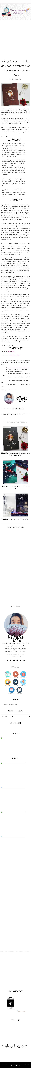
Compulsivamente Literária (13, 1064)
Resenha (12, 414)
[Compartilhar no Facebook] (13, 408)
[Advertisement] (15, 38)
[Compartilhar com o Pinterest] (19, 408)
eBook (13, 351)
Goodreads (12, 355)
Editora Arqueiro (21, 413)
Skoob (18, 355)
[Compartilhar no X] (16, 408)
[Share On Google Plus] (22, 408)
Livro (8, 351)
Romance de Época (19, 414)
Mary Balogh (5, 414)
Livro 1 (9, 368)
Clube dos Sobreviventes (10, 413)
